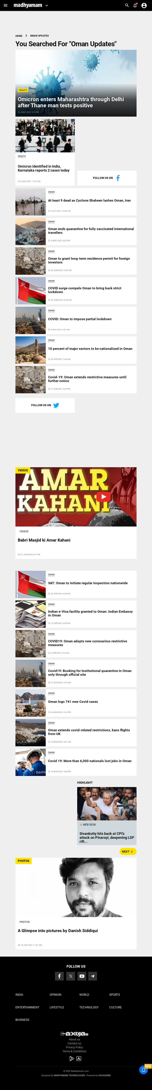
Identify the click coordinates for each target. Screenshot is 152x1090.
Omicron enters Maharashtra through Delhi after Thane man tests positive (71, 102)
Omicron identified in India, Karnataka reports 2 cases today (43, 168)
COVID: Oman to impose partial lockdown (80, 319)
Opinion (55, 995)
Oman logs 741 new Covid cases (73, 702)
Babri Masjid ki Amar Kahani (44, 540)
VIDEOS (23, 470)
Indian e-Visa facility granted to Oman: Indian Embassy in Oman (90, 613)
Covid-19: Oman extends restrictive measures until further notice (87, 379)
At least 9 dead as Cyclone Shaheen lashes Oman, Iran (89, 200)
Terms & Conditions (74, 1051)
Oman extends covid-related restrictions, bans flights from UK (89, 732)
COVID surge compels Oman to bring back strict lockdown (84, 290)
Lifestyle (57, 1007)
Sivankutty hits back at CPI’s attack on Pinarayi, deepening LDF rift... (107, 837)
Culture (115, 1007)
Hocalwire (105, 1075)
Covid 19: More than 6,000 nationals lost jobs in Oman (90, 761)
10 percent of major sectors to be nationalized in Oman (90, 349)
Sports (114, 995)
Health (23, 90)
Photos (25, 921)
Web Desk (88, 824)
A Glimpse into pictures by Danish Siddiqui (58, 930)
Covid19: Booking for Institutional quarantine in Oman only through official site (90, 672)
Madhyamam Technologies (69, 1075)
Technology (89, 1007)
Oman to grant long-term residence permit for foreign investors (89, 260)
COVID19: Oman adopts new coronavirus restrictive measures (87, 643)
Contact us (74, 1043)
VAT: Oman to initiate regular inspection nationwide (88, 583)
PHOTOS (23, 861)
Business (22, 1020)
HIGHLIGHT (85, 782)
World (84, 995)
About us (74, 1039)
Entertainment (27, 1007)
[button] (5, 5)
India (19, 995)
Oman (51, 192)
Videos (24, 531)
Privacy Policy (74, 1047)
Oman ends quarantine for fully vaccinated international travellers (91, 230)
